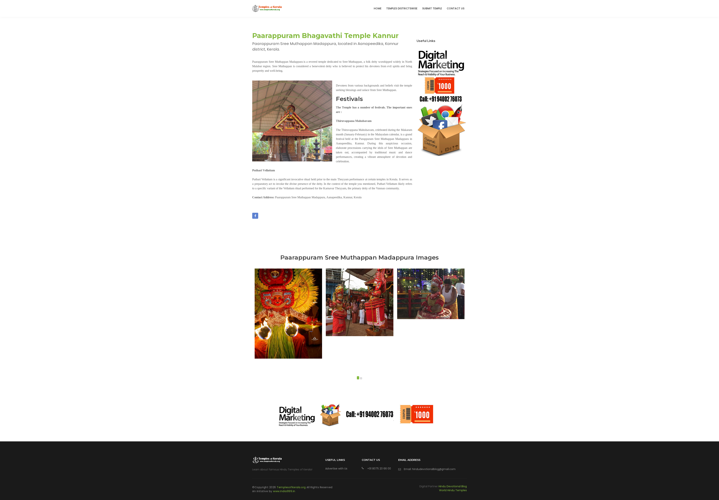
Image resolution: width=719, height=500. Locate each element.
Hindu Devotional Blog (453, 486)
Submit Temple (432, 8)
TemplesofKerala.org (292, 487)
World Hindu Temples (453, 490)
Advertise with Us (336, 468)
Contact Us (455, 8)
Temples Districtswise (401, 8)
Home (377, 8)
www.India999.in (284, 491)
